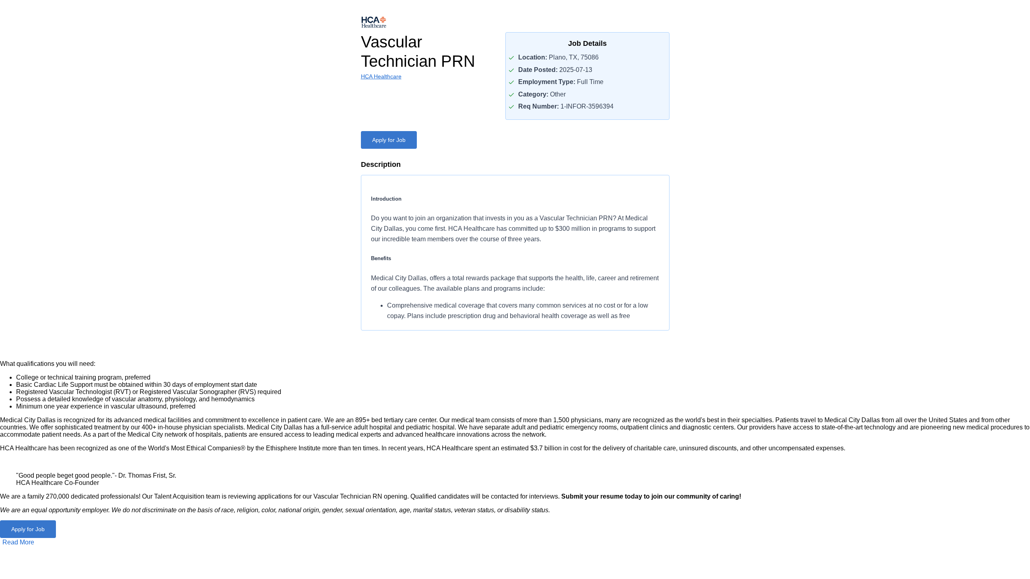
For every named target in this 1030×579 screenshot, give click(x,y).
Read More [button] (18, 542)
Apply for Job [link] (389, 140)
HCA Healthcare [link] (381, 76)
